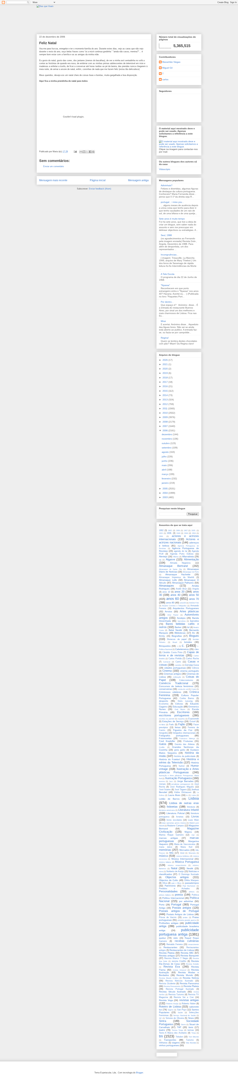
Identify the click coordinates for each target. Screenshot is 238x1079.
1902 (161, 530)
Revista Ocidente (167, 983)
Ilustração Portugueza (178, 778)
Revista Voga (166, 1000)
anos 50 (194, 594)
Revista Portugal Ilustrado (180, 989)
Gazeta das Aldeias (185, 744)
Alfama (175, 557)
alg (160, 560)
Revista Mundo (184, 975)
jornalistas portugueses (180, 784)
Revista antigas (167, 955)
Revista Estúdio (192, 964)
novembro (167, 438)
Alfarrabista (188, 556)
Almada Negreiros (180, 563)
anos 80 (170, 602)
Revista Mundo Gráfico (168, 978)
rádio (175, 938)
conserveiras (165, 689)
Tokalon (179, 1037)
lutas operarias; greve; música (174, 823)
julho (164, 456)
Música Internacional (182, 859)
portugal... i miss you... (172, 202)
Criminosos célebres (170, 692)
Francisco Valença (187, 738)
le (187, 795)
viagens (176, 1042)
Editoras (179, 704)
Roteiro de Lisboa (170, 1006)
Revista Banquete (190, 955)
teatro (162, 1030)
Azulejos (181, 618)
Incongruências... (169, 254)
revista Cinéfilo (179, 961)
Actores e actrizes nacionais (179, 541)
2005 (165, 488)
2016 (165, 386)
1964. (161, 536)
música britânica (182, 856)
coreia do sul (183, 689)
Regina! (165, 337)
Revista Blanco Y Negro (176, 958)
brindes (188, 642)
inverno (162, 781)
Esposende (193, 719)
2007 (165, 426)
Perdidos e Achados (174, 888)
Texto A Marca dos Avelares (173, 1033)
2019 (165, 373)
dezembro (167, 434)
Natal (174, 868)
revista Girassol (179, 970)
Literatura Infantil (188, 809)
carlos (165, 79)
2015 (165, 391)
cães (196, 649)
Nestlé (190, 868)
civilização (177, 677)
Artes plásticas (189, 611)
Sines (191, 1018)
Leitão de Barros (169, 799)
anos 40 (175, 594)
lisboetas (172, 806)
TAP (179, 1027)
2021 (165, 364)
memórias (165, 849)
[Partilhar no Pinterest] (93, 151)
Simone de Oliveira (175, 1018)
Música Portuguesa (187, 861)
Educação (178, 706)
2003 (165, 497)
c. (183, 646)
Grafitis (162, 747)
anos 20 (179, 591)
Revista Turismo (176, 994)
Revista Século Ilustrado (172, 991)
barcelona (182, 621)
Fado (171, 724)
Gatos (162, 744)
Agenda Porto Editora (181, 554)
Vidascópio (164, 169)
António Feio (194, 603)
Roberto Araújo (172, 1004)
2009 (165, 417)
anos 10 (166, 592)
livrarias (179, 817)
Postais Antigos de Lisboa (180, 914)
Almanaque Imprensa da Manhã (176, 577)
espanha (181, 719)
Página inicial (98, 180)
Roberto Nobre (188, 1003)
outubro (166, 443)
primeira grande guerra (187, 920)
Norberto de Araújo (175, 871)
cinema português (189, 671)
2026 (165, 360)
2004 (165, 493)
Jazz (171, 781)
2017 (165, 382)
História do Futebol (169, 759)
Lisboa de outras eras (184, 803)
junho (165, 461)
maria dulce (165, 847)
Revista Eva (172, 966)
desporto (163, 701)
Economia (163, 704)
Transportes (170, 1040)
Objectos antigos (177, 877)
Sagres (170, 1010)
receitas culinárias (187, 940)
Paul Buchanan (189, 886)
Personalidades (168, 891)
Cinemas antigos (172, 673)
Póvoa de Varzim (167, 917)
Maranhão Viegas (171, 62)
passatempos (192, 883)
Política (195, 895)
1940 (178, 533)
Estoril (193, 721)
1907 (186, 530)
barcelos (194, 621)
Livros (195, 816)
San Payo (182, 1010)
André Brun (181, 589)
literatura (191, 807)
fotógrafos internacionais (184, 733)
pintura (191, 892)
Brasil (175, 642)
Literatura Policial (175, 813)
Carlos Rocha (192, 658)
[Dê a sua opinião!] (84, 151)
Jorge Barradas (185, 781)
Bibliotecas (180, 633)
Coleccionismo (186, 680)
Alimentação (191, 559)
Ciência (195, 668)
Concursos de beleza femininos (176, 686)
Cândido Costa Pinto (172, 652)
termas (190, 1030)
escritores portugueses (174, 715)
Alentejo (163, 556)
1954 (194, 533)
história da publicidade (184, 756)
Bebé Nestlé (175, 630)
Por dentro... (167, 302)
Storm (183, 1024)
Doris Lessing (185, 701)
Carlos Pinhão (175, 658)
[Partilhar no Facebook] (90, 151)
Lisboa (193, 798)
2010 (165, 413)
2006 (165, 430)
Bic (193, 633)
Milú (171, 853)
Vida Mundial (191, 1043)
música (163, 855)
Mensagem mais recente (53, 180)
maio (164, 465)
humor (182, 766)
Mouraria (192, 853)
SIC (160, 1018)
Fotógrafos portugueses (174, 735)
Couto (193, 689)
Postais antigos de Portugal (179, 911)
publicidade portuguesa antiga (179, 932)
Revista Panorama (189, 983)
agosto (165, 452)
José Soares (165, 789)
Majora (188, 832)
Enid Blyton (180, 709)
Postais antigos (181, 907)
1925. (193, 530)
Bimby (162, 636)
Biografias (177, 636)
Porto (161, 904)
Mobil (182, 853)
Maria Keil (186, 847)
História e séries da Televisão (179, 761)
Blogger (139, 1072)
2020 (165, 368)
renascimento (193, 944)
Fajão (181, 724)
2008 (165, 421)
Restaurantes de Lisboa (182, 950)
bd (188, 627)
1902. (170, 530)
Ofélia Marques (191, 880)
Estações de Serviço (173, 721)
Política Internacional (173, 898)
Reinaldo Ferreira (174, 944)
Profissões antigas (168, 923)
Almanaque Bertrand (173, 565)
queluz (162, 938)
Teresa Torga (177, 1030)
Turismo (190, 1040)
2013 (165, 399)
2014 (165, 395)
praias (185, 917)
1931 (161, 533)
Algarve (170, 559)
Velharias (163, 1043)
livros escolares (174, 820)
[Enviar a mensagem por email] (81, 151)
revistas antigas (189, 1000)
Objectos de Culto (168, 880)
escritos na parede (166, 719)
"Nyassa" (165, 285)
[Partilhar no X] (87, 151)
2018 (165, 377)
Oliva (164, 883)
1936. (169, 533)
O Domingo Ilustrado (189, 874)
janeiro (165, 483)
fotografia (163, 733)
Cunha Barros (187, 698)
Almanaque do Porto (191, 572)
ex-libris (162, 725)
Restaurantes (170, 947)
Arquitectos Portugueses (186, 608)
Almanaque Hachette (177, 574)
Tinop (193, 1033)
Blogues (194, 635)
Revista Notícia (191, 978)
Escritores (183, 712)
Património (170, 885)
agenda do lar (180, 551)
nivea (161, 871)
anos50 (183, 603)
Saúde (180, 1012)
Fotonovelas (165, 738)
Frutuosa (188, 741)
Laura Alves (174, 795)
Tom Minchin (194, 1037)
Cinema (167, 670)
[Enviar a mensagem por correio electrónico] (75, 151)
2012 (165, 404)
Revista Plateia (167, 953)
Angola (195, 589)
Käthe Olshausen (182, 792)
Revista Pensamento (172, 986)
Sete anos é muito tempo (172, 218)
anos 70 (194, 598)
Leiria (194, 795)
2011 (165, 408)
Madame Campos (175, 826)
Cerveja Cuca (192, 665)
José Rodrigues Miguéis (182, 787)
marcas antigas (168, 838)
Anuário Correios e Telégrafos (174, 606)
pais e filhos (176, 883)
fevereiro (166, 478)
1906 (178, 530)
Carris (178, 662)
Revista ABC (187, 953)
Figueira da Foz (182, 730)
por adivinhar (186, 901)
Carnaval (166, 662)
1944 (186, 533)
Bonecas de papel (177, 639)
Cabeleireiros (182, 649)
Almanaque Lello (168, 580)
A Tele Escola (167, 274)
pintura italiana (165, 895)
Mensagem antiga (138, 180)
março (165, 474)
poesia (179, 894)
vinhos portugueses (169, 1045)
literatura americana (167, 810)
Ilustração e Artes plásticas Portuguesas (179, 770)
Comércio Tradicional (173, 683)
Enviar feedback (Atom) (100, 188)
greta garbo (179, 750)
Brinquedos (165, 646)
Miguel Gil (167, 67)
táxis (190, 1027)
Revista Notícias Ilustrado (179, 981)
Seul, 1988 (166, 235)
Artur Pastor (172, 615)
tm (161, 1036)
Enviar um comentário (53, 166)
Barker (178, 627)
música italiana (165, 862)
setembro (167, 447)
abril (164, 469)
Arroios (168, 611)
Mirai (163, 321)
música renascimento (177, 865)
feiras (178, 727)
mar (193, 835)
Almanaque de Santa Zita (170, 569)
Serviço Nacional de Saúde (184, 1015)
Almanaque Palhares (183, 582)
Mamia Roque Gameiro (171, 835)
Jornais (162, 784)
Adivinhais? (166, 185)
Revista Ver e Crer (184, 997)
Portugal (176, 904)
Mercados (184, 850)
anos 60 (172, 599)
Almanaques (166, 585)
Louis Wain (193, 820)
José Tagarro (181, 789)
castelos (178, 665)
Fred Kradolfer (167, 741)
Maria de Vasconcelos (185, 844)
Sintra (162, 1021)
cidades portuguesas (175, 667)
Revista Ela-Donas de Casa (179, 962)
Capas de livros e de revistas (179, 654)
